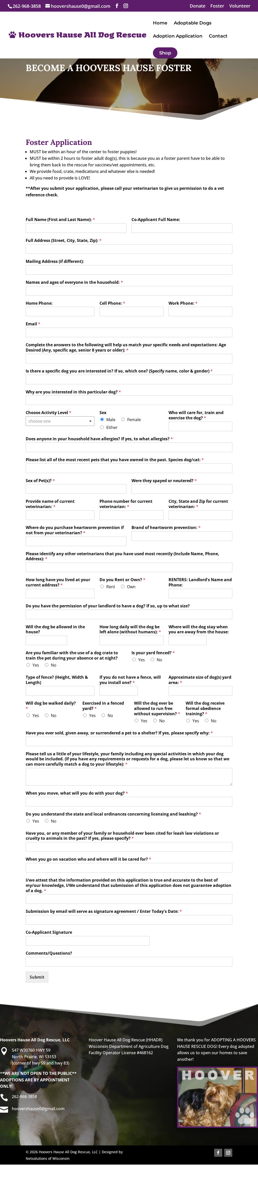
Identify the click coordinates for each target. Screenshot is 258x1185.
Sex (103, 412)
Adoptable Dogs (192, 23)
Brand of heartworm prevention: (166, 527)
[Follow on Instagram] (228, 1153)
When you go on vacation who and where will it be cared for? (88, 859)
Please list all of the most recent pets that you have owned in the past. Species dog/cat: (115, 459)
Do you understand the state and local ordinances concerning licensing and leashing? (113, 814)
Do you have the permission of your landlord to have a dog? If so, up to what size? (108, 606)
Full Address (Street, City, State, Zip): (64, 240)
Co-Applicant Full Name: (156, 219)
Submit (37, 977)
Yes (36, 665)
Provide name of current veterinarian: (50, 504)
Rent (110, 586)
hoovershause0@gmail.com (38, 1108)
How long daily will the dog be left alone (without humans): (130, 629)
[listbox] (60, 421)
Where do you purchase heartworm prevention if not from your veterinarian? (75, 530)
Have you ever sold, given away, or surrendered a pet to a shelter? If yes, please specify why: (119, 733)
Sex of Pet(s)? (40, 480)
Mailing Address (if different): (55, 261)
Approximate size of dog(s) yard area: (200, 680)
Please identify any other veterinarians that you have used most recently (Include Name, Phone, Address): (122, 556)
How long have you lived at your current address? (58, 582)
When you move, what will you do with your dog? (77, 793)
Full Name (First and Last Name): (60, 219)
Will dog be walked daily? (51, 706)
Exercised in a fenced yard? (103, 706)
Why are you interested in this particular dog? (73, 392)
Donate (197, 6)
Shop (165, 53)
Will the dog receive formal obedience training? (205, 708)
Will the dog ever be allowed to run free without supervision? (157, 708)
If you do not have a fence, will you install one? (130, 680)
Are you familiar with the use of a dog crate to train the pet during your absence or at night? (72, 655)
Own (131, 586)
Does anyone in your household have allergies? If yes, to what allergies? (99, 439)
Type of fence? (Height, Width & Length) (57, 680)
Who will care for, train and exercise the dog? (196, 415)
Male (110, 419)
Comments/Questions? (49, 953)
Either (112, 427)
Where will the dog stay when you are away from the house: (199, 629)
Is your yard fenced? (153, 653)
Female (134, 419)
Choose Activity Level (48, 412)
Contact (218, 36)
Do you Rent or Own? (122, 579)
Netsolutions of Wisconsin (48, 1158)
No (53, 665)
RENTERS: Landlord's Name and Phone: (200, 582)
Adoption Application (177, 36)
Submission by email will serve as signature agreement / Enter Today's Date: (104, 911)
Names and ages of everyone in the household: (74, 282)
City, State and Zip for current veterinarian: (198, 504)
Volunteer (239, 6)
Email (33, 324)
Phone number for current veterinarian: (126, 504)
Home (160, 23)
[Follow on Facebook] (218, 1153)
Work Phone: (183, 303)
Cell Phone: (112, 303)
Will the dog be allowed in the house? (55, 629)
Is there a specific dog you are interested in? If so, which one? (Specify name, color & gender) (119, 371)
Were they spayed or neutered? (164, 480)
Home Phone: (39, 303)
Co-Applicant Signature (49, 932)
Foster (217, 6)
